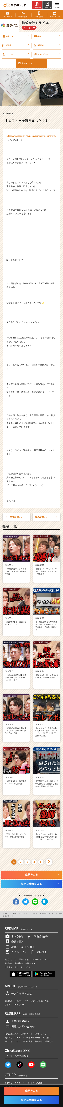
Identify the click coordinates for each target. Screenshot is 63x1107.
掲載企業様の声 (11, 1034)
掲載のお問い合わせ (23, 1026)
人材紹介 (46, 1037)
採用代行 (49, 1041)
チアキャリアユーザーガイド (17, 967)
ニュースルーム (22, 1001)
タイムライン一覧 (39, 913)
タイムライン (27, 63)
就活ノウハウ (10, 959)
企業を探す (17, 941)
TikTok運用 (27, 1041)
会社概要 (9, 1001)
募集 (48, 36)
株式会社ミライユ (20, 913)
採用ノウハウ (41, 1034)
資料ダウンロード (12, 1037)
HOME (5, 913)
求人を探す (17, 936)
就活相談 (9, 963)
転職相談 (19, 963)
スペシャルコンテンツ (40, 959)
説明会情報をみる (31, 884)
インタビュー (48, 54)
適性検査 (42, 952)
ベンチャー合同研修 (31, 1037)
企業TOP (17, 36)
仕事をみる (31, 874)
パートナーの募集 (34, 1083)
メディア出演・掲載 (39, 1001)
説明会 (17, 45)
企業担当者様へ (20, 1021)
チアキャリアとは (21, 993)
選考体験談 (24, 959)
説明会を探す (41, 936)
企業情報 (48, 45)
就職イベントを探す (23, 946)
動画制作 (38, 1041)
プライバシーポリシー (14, 1004)
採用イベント (26, 1034)
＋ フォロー (29, 27)
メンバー (17, 54)
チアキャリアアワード (14, 1083)
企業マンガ (30, 963)
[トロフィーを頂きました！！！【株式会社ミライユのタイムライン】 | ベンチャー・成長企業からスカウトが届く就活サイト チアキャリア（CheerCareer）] (14, 5)
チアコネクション (12, 1041)
